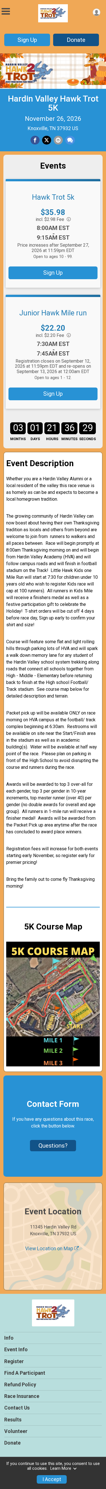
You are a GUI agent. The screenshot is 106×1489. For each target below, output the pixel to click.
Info (9, 1338)
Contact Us (17, 1408)
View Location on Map (49, 1248)
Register (14, 1361)
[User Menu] (96, 12)
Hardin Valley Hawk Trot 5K (53, 103)
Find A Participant (24, 1373)
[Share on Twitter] (46, 140)
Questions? (53, 1145)
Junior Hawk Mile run (53, 313)
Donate (76, 39)
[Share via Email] (58, 140)
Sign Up (27, 39)
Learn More (60, 1468)
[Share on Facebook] (35, 140)
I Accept (51, 1479)
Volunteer (15, 1431)
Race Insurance (21, 1396)
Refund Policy (20, 1384)
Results (12, 1420)
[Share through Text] (70, 140)
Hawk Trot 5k (53, 197)
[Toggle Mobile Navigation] (5, 11)
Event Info (16, 1349)
